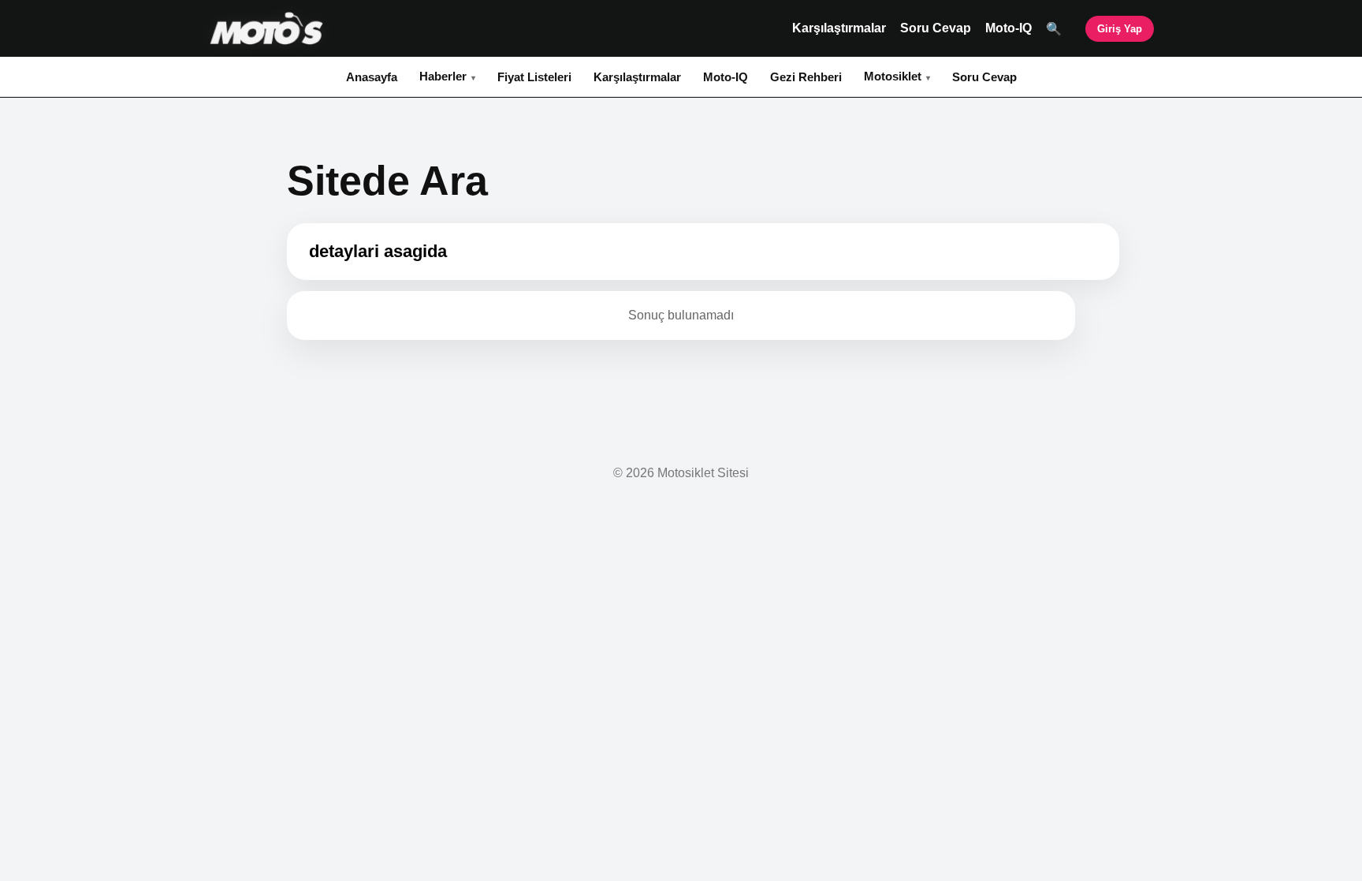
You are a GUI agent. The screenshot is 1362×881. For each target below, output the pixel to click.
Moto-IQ (1008, 28)
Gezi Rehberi (806, 77)
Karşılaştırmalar (839, 28)
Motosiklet (892, 76)
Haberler (443, 76)
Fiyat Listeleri (534, 77)
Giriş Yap (1119, 29)
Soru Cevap (935, 28)
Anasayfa (371, 77)
